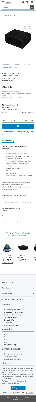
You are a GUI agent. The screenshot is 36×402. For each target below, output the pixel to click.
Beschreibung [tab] (8, 140)
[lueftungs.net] (8, 2)
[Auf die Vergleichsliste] (25, 26)
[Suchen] (32, 7)
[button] (23, 2)
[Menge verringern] (4, 120)
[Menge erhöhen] (32, 120)
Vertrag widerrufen (18, 388)
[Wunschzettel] (27, 2)
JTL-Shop (21, 399)
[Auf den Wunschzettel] (30, 26)
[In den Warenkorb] (3, 21)
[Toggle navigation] (3, 1)
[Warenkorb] (32, 2)
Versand (16, 91)
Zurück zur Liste (7, 15)
